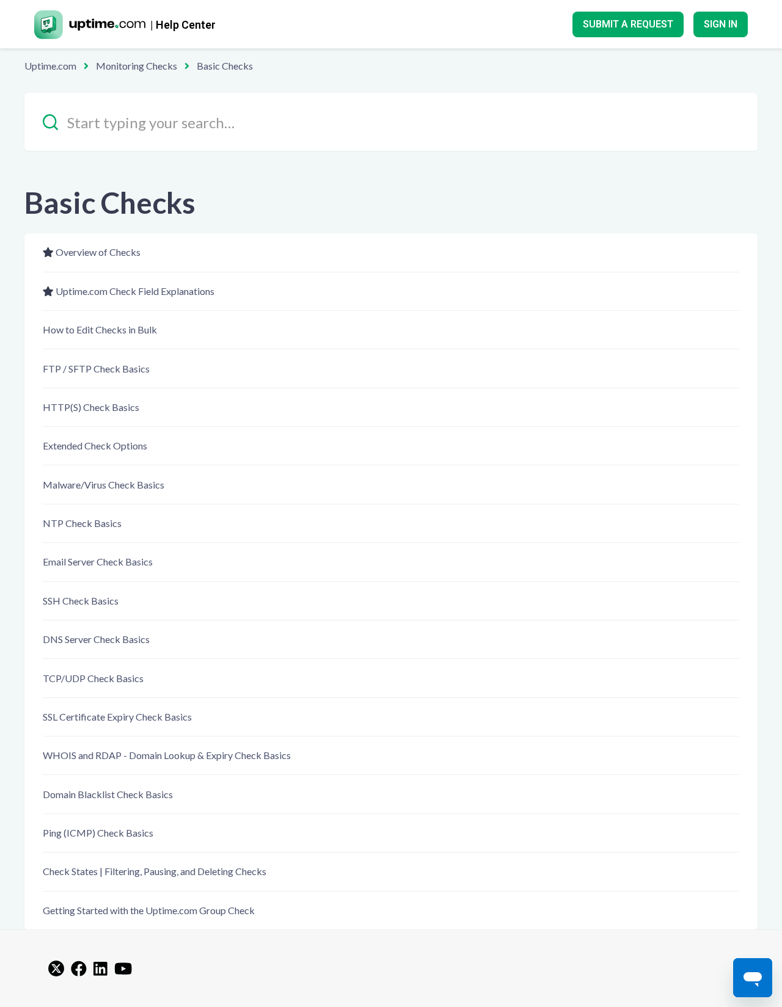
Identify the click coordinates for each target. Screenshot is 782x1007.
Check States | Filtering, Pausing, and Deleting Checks (154, 871)
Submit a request (628, 24)
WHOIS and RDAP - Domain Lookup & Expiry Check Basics (167, 755)
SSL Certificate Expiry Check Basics (117, 716)
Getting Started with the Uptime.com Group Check (149, 910)
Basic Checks (225, 65)
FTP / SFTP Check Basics (96, 368)
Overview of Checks (98, 252)
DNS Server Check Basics (96, 639)
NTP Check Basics (82, 523)
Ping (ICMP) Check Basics (98, 832)
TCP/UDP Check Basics (93, 678)
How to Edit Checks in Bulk (100, 329)
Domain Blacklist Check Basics (108, 794)
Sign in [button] (720, 24)
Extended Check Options (95, 445)
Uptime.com (50, 65)
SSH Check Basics (81, 600)
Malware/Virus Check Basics (103, 484)
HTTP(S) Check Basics (91, 407)
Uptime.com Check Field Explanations (135, 291)
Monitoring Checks (136, 65)
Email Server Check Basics (98, 561)
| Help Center (183, 24)
